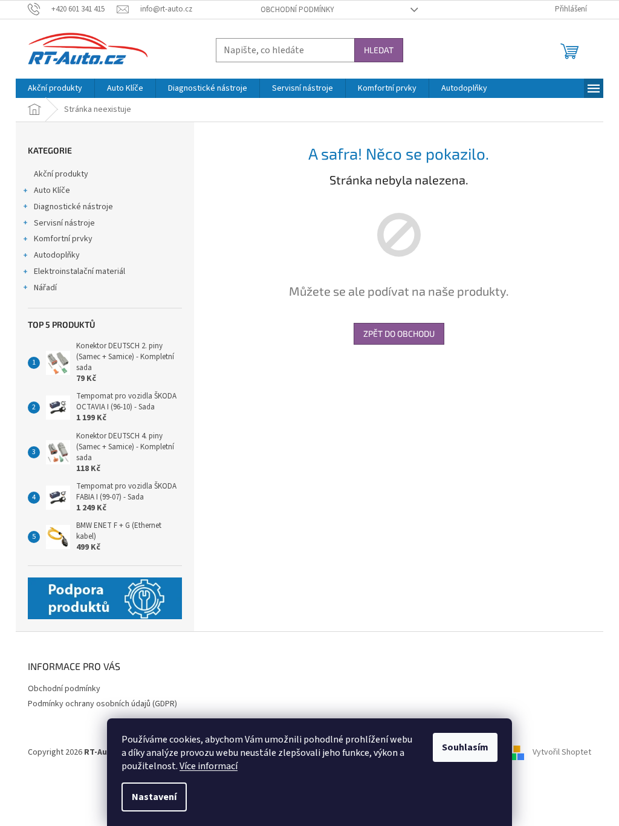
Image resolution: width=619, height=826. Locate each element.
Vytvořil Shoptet (562, 753)
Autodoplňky (57, 255)
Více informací (209, 766)
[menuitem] (55, 88)
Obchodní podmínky (297, 9)
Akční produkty (61, 174)
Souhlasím (465, 747)
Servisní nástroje (64, 223)
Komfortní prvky (63, 239)
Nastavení (154, 797)
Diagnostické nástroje (73, 207)
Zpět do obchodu (399, 333)
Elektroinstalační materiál (79, 271)
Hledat (379, 50)
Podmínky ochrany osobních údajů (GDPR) (102, 704)
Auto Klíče (52, 190)
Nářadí (45, 288)
